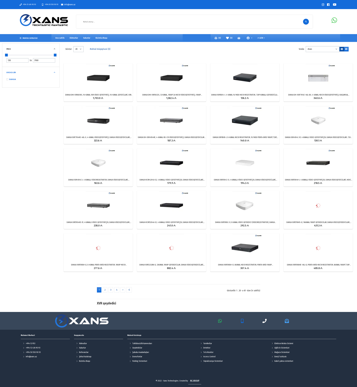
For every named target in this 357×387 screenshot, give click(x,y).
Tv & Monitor (208, 352)
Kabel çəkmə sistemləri (283, 361)
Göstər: (68, 49)
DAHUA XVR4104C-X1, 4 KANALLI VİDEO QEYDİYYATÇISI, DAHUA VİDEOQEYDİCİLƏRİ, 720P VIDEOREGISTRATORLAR (318, 137)
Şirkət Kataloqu (85, 356)
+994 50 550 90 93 (51, 4)
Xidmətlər (83, 343)
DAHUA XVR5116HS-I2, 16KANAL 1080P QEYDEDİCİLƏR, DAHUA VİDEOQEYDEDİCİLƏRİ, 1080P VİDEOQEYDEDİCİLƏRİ (318, 222)
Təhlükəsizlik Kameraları (142, 343)
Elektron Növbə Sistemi (283, 343)
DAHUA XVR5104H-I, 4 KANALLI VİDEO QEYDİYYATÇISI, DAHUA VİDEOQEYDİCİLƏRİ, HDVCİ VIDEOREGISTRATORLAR (318, 180)
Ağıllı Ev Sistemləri (281, 348)
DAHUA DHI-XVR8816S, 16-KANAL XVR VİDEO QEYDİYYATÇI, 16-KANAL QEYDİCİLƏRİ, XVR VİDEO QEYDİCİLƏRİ (98, 95)
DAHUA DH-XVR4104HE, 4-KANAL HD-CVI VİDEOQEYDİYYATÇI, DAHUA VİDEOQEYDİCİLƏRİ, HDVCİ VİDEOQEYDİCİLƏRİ (171, 137)
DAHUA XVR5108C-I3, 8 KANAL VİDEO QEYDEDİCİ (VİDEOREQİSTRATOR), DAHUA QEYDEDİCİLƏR (245, 222)
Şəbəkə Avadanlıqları (140, 352)
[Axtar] (306, 22)
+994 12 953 (30, 343)
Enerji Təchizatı (280, 356)
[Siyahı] (346, 49)
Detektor (206, 348)
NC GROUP (194, 380)
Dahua (12, 79)
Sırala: (301, 49)
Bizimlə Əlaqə (84, 361)
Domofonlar (137, 356)
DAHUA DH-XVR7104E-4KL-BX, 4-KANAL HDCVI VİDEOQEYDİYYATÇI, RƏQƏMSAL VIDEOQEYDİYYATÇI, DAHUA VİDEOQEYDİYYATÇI (318, 95)
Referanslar (84, 352)
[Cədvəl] (341, 49)
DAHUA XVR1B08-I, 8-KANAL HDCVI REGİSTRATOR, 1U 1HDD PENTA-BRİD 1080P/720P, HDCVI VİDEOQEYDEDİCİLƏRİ (245, 137)
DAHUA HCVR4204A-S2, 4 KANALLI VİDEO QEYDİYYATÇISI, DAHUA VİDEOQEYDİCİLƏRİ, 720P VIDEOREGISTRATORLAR (172, 180)
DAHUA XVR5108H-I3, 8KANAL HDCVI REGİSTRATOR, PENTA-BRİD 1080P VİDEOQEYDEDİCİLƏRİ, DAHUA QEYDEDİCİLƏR (245, 265)
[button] (249, 38)
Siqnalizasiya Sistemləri (213, 361)
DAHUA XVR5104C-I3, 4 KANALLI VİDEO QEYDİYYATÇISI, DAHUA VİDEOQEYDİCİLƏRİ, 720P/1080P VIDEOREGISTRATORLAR (245, 180)
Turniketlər (207, 343)
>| (129, 289)
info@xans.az (69, 4)
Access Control (209, 356)
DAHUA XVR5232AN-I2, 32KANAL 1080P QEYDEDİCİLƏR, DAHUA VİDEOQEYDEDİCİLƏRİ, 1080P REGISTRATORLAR (171, 265)
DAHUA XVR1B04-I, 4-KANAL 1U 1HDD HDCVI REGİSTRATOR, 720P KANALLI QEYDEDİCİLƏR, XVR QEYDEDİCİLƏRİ (244, 95)
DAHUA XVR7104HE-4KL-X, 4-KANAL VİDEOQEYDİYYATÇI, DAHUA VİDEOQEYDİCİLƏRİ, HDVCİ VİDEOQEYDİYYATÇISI (98, 137)
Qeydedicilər (137, 348)
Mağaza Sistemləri (282, 352)
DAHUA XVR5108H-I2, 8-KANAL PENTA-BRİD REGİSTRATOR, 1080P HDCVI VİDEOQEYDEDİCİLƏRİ (98, 265)
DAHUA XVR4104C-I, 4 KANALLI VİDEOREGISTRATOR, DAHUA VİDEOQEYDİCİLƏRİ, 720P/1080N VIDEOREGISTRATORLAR (98, 180)
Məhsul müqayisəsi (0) (100, 49)
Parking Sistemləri (139, 361)
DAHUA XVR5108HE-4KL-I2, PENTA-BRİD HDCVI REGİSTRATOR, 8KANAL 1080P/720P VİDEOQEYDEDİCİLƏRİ (318, 265)
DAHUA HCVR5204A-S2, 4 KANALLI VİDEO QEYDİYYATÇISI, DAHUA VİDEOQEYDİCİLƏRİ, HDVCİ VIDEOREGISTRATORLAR (171, 222)
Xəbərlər (82, 348)
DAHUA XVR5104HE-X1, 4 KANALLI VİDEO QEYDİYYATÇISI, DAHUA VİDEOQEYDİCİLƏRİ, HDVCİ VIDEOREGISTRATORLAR (98, 222)
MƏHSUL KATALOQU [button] (30, 38)
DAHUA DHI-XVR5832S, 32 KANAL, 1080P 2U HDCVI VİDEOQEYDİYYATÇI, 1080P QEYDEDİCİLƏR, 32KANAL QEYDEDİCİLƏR (171, 95)
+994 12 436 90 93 (29, 4)
